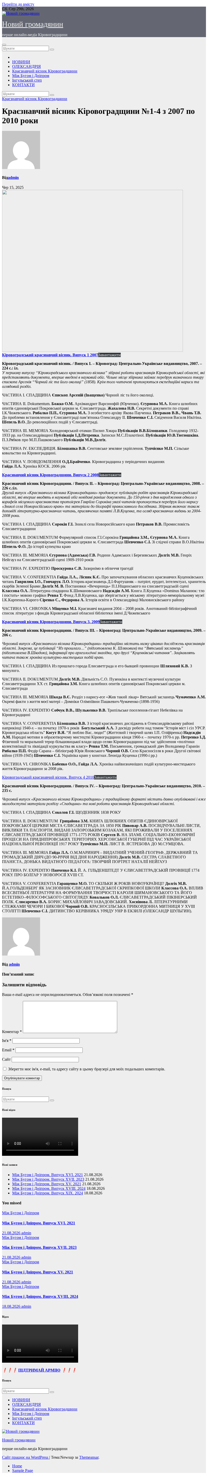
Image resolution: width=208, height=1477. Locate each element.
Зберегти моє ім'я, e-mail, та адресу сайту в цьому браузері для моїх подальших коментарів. (86, 1069)
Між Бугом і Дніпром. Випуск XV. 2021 (46, 1184)
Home (17, 1466)
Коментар (12, 1031)
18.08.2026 (11, 1306)
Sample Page (22, 1470)
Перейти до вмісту (18, 4)
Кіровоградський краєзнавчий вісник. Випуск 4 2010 (48, 777)
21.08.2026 (11, 1233)
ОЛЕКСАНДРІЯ (26, 66)
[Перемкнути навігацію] (4, 44)
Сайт (6, 1059)
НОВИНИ (21, 62)
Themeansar (88, 1457)
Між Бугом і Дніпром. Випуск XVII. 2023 (48, 1179)
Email (8, 1050)
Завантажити (109, 355)
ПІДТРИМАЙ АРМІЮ (39, 1370)
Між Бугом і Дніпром (30, 75)
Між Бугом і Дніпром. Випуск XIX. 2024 (47, 1193)
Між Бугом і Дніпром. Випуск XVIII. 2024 (48, 1188)
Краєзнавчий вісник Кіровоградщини (44, 71)
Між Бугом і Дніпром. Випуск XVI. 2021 (47, 1175)
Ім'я (6, 1040)
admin (13, 177)
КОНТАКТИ (23, 85)
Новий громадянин (32, 24)
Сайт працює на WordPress (25, 1457)
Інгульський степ (27, 80)
